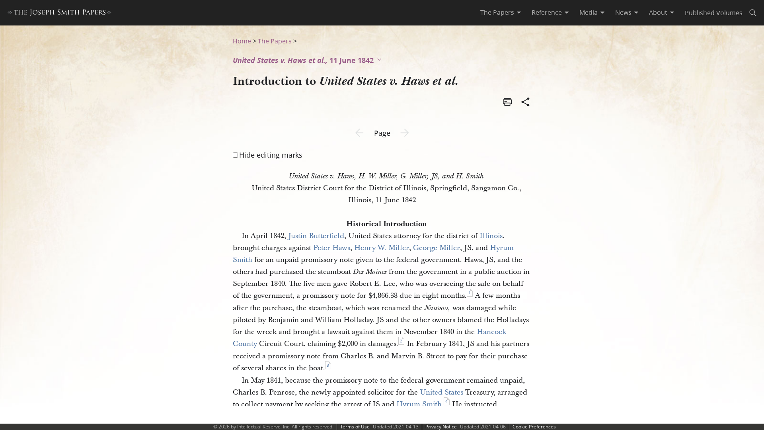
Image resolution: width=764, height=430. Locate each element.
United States (441, 392)
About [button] (658, 12)
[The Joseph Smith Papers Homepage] (59, 13)
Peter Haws (331, 248)
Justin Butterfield (316, 236)
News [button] (623, 12)
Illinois (491, 236)
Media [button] (588, 12)
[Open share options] (525, 102)
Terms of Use (355, 426)
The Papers (275, 40)
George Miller (436, 248)
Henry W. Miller (381, 248)
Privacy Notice (441, 426)
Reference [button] (547, 12)
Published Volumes (714, 12)
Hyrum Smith (419, 404)
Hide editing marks (270, 155)
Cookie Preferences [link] (534, 426)
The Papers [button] (497, 12)
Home (242, 40)
